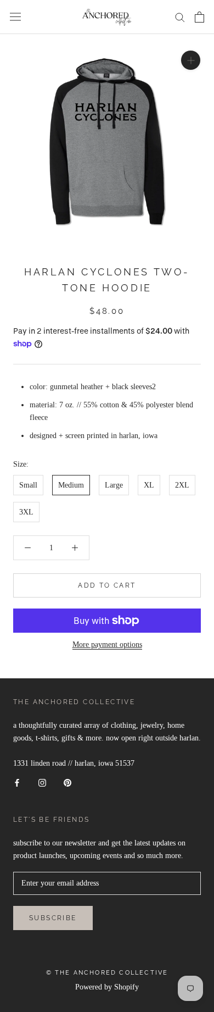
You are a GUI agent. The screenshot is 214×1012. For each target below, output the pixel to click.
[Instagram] (42, 782)
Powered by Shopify (107, 987)
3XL (26, 512)
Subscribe (53, 918)
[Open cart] (199, 17)
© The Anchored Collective (107, 972)
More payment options (107, 644)
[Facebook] (17, 782)
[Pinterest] (67, 782)
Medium (71, 485)
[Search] (180, 16)
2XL (182, 485)
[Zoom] (190, 59)
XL (149, 485)
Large (114, 485)
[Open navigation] (15, 17)
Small (28, 485)
